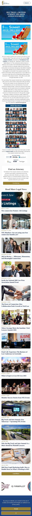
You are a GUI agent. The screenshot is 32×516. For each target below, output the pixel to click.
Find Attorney (16, 183)
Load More (16, 473)
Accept (16, 508)
